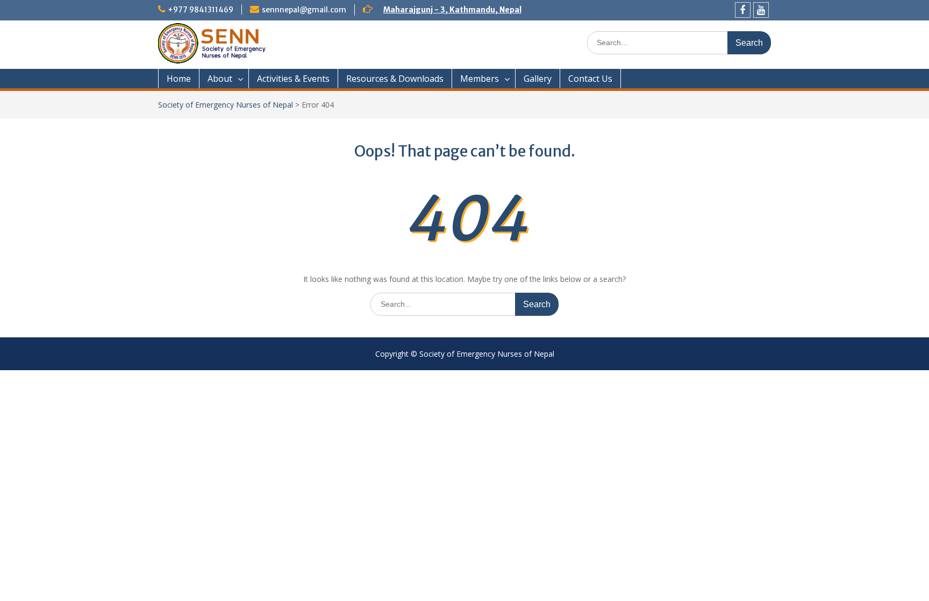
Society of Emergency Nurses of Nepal (225, 105)
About (220, 78)
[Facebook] (743, 10)
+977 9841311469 (200, 10)
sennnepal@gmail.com (304, 10)
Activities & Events (293, 78)
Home (179, 78)
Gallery (538, 78)
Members (479, 78)
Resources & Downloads (395, 78)
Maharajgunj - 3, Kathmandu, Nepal (452, 10)
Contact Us (590, 78)
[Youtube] (761, 10)
